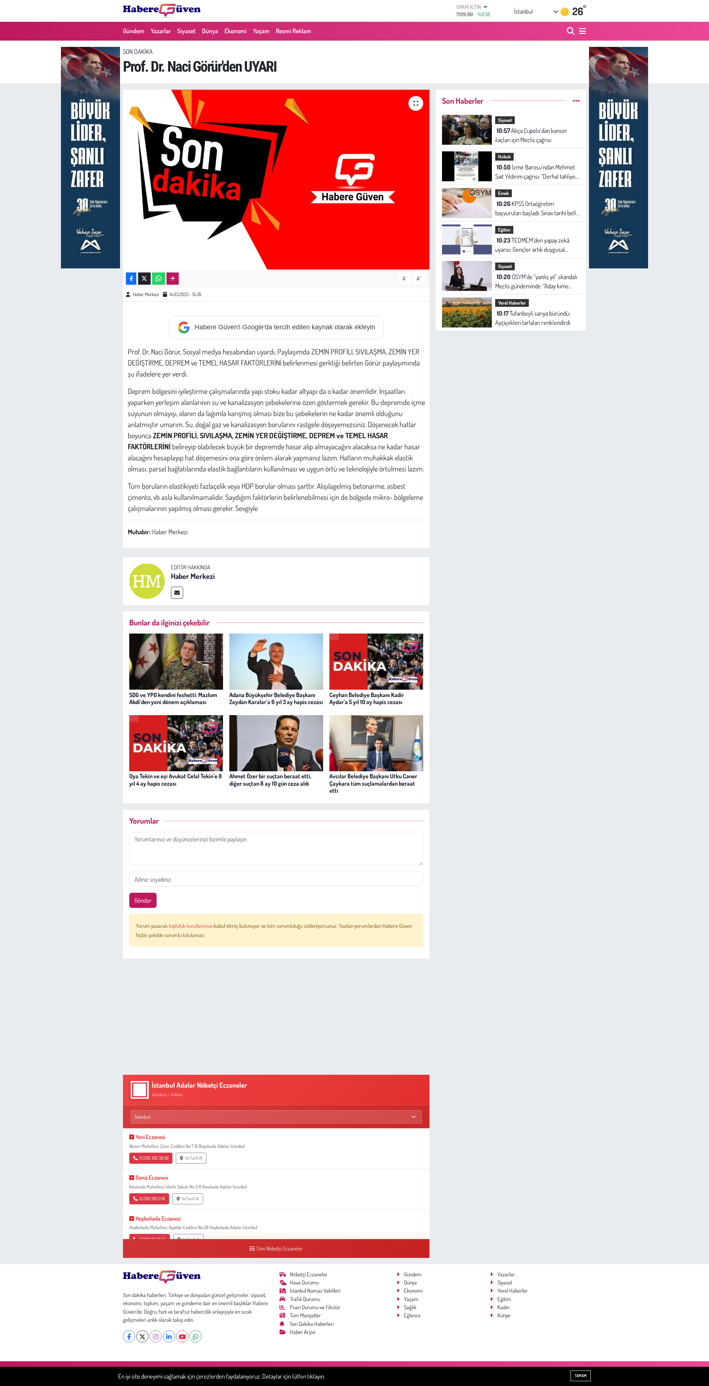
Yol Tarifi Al (193, 1158)
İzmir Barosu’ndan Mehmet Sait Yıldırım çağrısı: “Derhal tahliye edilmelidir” (535, 172)
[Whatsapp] (195, 1336)
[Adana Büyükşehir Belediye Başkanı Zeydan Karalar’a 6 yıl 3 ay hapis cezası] (276, 661)
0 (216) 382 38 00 (153, 1158)
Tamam (581, 1375)
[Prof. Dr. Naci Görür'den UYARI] (276, 180)
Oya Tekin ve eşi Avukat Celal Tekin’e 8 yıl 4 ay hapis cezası (175, 779)
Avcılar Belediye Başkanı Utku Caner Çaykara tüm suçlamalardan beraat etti (373, 783)
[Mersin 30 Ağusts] (90, 157)
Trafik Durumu (305, 1299)
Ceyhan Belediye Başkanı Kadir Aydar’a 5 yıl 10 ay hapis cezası (366, 698)
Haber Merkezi (146, 294)
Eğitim (504, 230)
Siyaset (186, 31)
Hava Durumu (304, 1282)
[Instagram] (156, 1336)
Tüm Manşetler (305, 1315)
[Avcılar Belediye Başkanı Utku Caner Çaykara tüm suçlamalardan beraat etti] (376, 742)
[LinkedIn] (169, 1336)
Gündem (133, 31)
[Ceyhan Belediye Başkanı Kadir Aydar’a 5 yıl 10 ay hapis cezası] (376, 661)
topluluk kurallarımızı (191, 925)
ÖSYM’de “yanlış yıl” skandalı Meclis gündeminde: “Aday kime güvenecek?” (536, 282)
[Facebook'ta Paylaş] (131, 278)
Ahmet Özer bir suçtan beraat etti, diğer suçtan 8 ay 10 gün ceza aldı (270, 779)
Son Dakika (138, 51)
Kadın (503, 1307)
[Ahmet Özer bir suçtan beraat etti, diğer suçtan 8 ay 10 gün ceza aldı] (276, 742)
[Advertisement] (276, 1016)
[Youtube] (182, 1336)
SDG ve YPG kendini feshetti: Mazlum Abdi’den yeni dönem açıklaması (173, 698)
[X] (142, 1336)
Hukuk (504, 156)
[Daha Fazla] (173, 278)
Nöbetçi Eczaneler (309, 1274)
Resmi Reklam (293, 31)
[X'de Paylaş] (144, 278)
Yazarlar (161, 31)
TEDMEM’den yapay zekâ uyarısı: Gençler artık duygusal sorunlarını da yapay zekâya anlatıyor (532, 245)
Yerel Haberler (512, 303)
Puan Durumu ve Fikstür (315, 1307)
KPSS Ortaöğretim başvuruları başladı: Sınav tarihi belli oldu (536, 209)
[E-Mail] (177, 593)
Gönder (143, 900)
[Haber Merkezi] (147, 580)
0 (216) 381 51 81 (152, 1198)
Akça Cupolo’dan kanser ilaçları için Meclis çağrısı (531, 135)
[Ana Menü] (581, 31)
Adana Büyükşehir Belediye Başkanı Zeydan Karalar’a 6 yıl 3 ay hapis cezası (276, 698)
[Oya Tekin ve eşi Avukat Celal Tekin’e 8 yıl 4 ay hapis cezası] (176, 742)
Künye (503, 1315)
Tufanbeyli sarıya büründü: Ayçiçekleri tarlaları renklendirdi (532, 318)
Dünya (210, 31)
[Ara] (571, 31)
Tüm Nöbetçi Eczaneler (279, 1248)
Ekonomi (236, 31)
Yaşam (261, 31)
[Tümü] (576, 100)
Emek (503, 193)
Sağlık (410, 1307)
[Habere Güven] (162, 10)
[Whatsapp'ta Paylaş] (158, 278)
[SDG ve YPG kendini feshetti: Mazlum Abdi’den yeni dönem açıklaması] (176, 661)
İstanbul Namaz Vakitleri (315, 1290)
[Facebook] (129, 1336)
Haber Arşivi (302, 1331)
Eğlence (412, 1315)
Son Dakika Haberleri (312, 1323)
